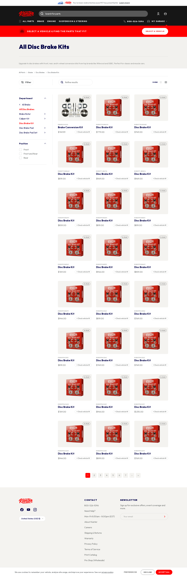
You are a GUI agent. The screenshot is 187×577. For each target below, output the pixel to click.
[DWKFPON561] (75, 247)
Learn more (124, 3)
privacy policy (107, 572)
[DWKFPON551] (113, 247)
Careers (88, 527)
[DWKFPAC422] (75, 387)
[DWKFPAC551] (75, 341)
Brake (40, 21)
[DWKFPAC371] (151, 434)
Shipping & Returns (93, 532)
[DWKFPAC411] (151, 387)
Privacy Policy (90, 543)
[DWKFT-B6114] (113, 154)
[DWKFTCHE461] (75, 154)
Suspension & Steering (73, 21)
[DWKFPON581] (151, 201)
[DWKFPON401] (151, 247)
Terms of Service (92, 549)
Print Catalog (90, 554)
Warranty (88, 538)
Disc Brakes (40, 72)
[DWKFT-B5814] (151, 154)
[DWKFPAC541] (113, 341)
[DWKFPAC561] (113, 294)
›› (138, 475)
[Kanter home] (22, 31)
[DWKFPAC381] (113, 434)
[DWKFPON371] (75, 294)
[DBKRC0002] (75, 108)
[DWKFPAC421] (113, 387)
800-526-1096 (91, 505)
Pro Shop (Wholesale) (94, 560)
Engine (51, 21)
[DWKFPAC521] (151, 341)
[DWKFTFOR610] (113, 108)
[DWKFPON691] (75, 201)
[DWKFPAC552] (151, 294)
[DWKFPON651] (113, 201)
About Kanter (90, 522)
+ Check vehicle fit (83, 132)
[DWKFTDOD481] (151, 108)
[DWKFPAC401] (75, 434)
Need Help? (89, 511)
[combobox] (93, 14)
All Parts (22, 72)
